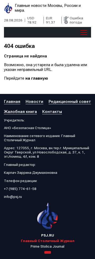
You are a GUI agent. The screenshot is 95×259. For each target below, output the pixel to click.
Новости (34, 101)
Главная (12, 101)
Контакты (52, 111)
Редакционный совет (70, 101)
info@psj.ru (13, 196)
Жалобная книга (20, 111)
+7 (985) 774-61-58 (20, 189)
